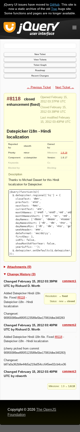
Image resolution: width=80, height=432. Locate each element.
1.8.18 (64, 152)
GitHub (55, 4)
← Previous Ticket (39, 87)
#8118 (14, 99)
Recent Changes (40, 75)
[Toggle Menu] (74, 27)
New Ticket (40, 54)
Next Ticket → (64, 87)
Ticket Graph (40, 65)
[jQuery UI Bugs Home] (32, 29)
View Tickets (40, 59)
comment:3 (69, 371)
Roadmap (40, 70)
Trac (54, 9)
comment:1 (69, 281)
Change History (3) (21, 274)
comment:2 (69, 324)
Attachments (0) (19, 267)
